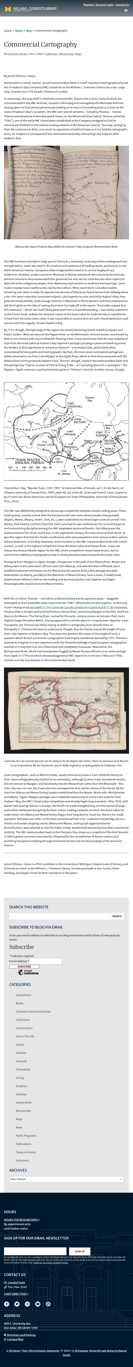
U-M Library (13, 1350)
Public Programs (26, 1135)
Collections (51, 54)
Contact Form (16, 1282)
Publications (23, 1144)
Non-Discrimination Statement (41, 1350)
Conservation (24, 1028)
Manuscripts (66, 54)
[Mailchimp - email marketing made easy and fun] (28, 974)
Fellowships (23, 1069)
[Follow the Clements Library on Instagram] (27, 1304)
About (19, 30)
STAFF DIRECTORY (16, 1294)
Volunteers (22, 1160)
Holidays (21, 1094)
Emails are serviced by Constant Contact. (50, 1262)
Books (19, 1003)
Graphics (21, 1086)
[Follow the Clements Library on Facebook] (6, 1304)
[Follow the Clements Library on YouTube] (37, 1304)
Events (20, 1044)
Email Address (19, 961)
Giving (20, 1077)
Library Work (24, 1102)
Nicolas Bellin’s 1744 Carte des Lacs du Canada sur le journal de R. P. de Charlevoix (76, 607)
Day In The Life (25, 1036)
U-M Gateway (80, 1350)
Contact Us (122, 4)
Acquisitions (23, 995)
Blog (29, 30)
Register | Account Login (98, 4)
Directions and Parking (21, 1335)
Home (7, 30)
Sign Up (80, 1251)
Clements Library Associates (33, 1011)
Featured (21, 1061)
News (19, 1127)
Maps (78, 54)
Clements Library (17, 54)
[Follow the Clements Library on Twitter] (17, 1304)
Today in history (26, 1152)
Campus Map (14, 1339)
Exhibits (21, 1053)
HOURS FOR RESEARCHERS (21, 1219)
